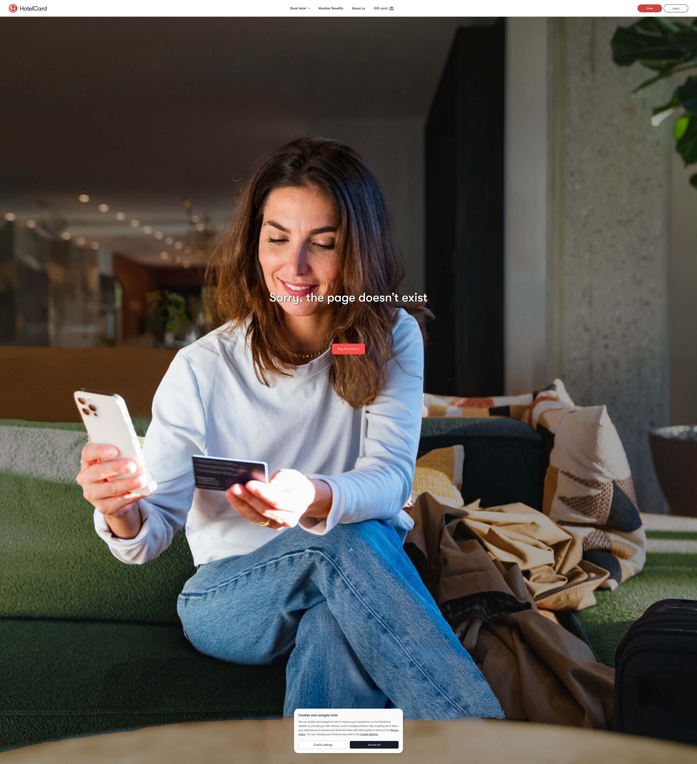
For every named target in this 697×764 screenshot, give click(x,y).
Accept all (374, 744)
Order (650, 8)
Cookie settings (369, 734)
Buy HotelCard (348, 349)
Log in (675, 8)
